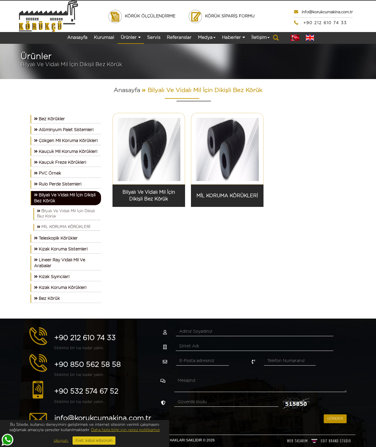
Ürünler (129, 37)
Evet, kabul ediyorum (94, 440)
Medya (205, 37)
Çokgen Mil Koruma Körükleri (68, 141)
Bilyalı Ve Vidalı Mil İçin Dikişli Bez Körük (205, 90)
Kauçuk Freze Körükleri (62, 162)
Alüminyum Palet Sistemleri (65, 130)
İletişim (259, 37)
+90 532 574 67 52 (86, 391)
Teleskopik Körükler (58, 238)
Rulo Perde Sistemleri (59, 184)
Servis (153, 37)
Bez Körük (49, 299)
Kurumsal (104, 37)
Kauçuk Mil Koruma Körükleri (67, 152)
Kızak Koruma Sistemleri (63, 249)
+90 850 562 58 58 (87, 364)
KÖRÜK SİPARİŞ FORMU (229, 16)
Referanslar (179, 37)
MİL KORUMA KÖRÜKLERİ (65, 227)
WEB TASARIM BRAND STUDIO (319, 440)
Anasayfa (77, 37)
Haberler (232, 37)
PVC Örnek (49, 173)
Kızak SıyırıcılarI (54, 277)
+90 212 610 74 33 (85, 337)
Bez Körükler (51, 119)
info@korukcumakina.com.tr (102, 418)
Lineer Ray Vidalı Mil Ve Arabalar (59, 263)
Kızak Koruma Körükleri (62, 288)
